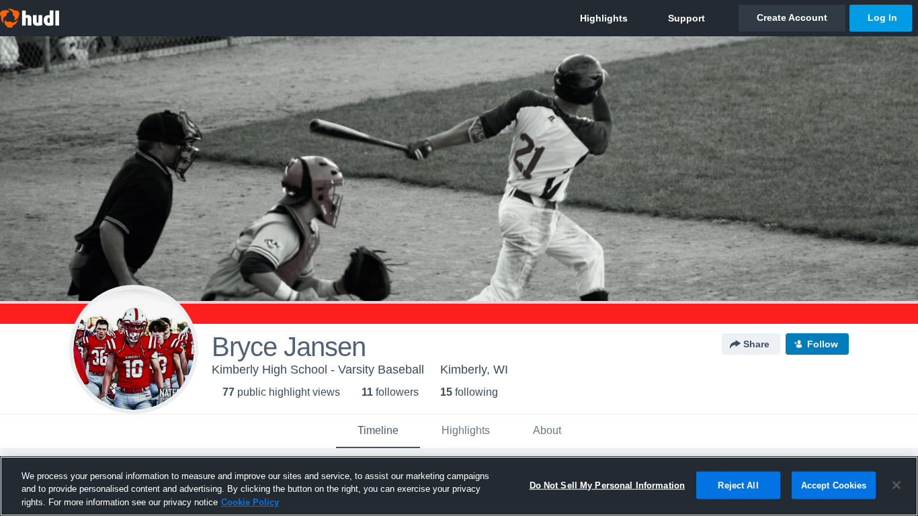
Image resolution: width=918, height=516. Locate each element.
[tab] (378, 431)
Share (756, 344)
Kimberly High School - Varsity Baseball (318, 369)
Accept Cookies (834, 485)
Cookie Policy (250, 502)
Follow (822, 344)
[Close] (896, 485)
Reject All (738, 485)
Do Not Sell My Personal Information (607, 485)
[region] (459, 486)
